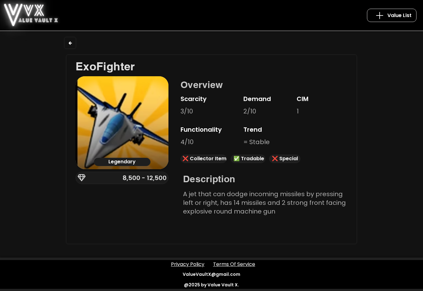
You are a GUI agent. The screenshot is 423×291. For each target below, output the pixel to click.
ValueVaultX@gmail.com (211, 274)
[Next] (70, 43)
